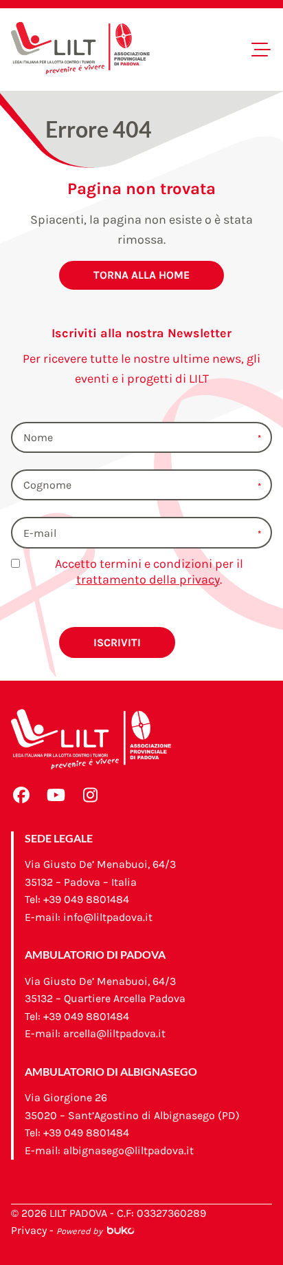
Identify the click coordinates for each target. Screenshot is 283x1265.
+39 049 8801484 (86, 899)
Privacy (29, 1230)
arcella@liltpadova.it (114, 1033)
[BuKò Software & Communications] (119, 1230)
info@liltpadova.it (107, 917)
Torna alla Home (141, 274)
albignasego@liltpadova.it (128, 1150)
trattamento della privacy (148, 579)
